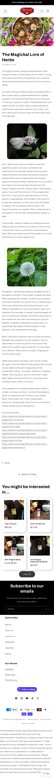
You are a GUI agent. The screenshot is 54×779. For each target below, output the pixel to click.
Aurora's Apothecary (17, 719)
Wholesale (9, 642)
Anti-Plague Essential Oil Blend (39, 561)
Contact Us (10, 636)
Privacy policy (46, 719)
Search (8, 625)
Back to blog (29, 474)
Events (8, 654)
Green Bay (10, 675)
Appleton (9, 669)
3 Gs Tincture (11, 524)
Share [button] (7, 463)
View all (27, 574)
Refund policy (33, 719)
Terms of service (28, 723)
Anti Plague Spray (12, 560)
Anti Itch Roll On (38, 524)
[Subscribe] (46, 609)
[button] (5, 11)
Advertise (9, 648)
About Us (9, 630)
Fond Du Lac (11, 680)
